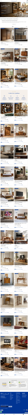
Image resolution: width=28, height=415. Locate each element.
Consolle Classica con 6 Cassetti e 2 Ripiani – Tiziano (21, 329)
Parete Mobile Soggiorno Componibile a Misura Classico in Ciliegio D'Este (6, 117)
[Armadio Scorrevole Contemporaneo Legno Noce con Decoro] (7, 34)
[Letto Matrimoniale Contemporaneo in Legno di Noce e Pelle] (7, 152)
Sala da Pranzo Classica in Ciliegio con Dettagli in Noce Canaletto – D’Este (20, 62)
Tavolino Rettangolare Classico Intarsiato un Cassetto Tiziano (21, 350)
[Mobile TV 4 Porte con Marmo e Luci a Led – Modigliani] (21, 152)
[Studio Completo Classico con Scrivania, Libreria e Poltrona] (7, 75)
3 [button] (14, 16)
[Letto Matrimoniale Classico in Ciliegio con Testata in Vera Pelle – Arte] (7, 173)
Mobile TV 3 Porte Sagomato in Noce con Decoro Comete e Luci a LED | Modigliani (20, 202)
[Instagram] (2, 410)
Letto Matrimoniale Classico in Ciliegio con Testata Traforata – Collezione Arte (20, 223)
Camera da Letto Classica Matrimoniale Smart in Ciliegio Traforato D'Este (20, 83)
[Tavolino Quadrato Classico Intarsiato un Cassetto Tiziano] (7, 364)
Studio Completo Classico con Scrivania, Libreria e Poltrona (6, 83)
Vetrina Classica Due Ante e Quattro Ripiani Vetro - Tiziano (20, 308)
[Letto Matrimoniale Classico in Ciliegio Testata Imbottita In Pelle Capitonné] (7, 194)
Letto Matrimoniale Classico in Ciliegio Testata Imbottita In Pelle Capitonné (6, 202)
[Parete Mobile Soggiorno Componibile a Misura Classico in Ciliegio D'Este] (7, 109)
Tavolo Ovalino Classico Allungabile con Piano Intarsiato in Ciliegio (6, 245)
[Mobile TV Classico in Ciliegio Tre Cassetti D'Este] (21, 258)
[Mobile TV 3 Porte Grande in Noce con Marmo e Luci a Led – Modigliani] (7, 215)
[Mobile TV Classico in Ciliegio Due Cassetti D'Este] (7, 322)
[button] (12, 26)
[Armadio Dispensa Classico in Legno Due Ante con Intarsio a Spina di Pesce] (7, 130)
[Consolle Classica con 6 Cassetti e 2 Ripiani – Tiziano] (21, 322)
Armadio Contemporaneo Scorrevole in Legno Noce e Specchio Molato (21, 42)
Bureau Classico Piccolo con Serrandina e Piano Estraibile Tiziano (6, 308)
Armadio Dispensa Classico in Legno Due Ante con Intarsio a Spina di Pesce (6, 138)
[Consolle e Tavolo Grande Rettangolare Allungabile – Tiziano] (7, 258)
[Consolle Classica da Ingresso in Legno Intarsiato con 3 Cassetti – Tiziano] (21, 279)
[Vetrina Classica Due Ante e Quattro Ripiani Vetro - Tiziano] (21, 301)
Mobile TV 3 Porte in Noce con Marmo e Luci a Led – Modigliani (21, 245)
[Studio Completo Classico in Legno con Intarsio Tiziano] (21, 109)
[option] (14, 9)
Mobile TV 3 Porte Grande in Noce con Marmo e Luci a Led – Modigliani (7, 223)
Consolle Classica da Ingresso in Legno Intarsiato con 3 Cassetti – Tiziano (20, 287)
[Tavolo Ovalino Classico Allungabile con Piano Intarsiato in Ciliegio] (7, 237)
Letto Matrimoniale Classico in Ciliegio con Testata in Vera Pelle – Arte (7, 181)
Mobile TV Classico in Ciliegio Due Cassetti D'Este (6, 329)
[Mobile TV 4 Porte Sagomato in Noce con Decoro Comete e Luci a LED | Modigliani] (21, 173)
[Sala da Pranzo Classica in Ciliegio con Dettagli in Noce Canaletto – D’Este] (21, 55)
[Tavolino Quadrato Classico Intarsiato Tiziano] (21, 364)
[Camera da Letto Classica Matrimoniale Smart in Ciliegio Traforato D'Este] (21, 75)
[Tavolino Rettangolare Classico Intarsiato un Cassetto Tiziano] (21, 342)
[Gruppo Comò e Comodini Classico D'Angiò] (21, 130)
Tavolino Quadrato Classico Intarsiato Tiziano (20, 371)
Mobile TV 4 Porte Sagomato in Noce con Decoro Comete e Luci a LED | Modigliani (20, 181)
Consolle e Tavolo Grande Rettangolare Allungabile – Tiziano (7, 266)
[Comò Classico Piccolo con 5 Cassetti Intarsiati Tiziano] (7, 279)
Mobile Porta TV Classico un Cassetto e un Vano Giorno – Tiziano (6, 350)
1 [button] (13, 16)
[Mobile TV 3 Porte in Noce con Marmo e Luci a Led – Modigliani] (21, 237)
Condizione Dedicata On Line (11, 46)
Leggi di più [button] (14, 387)
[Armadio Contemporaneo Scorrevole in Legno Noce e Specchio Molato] (21, 34)
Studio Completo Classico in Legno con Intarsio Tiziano (20, 117)
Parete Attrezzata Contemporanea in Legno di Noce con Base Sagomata (7, 62)
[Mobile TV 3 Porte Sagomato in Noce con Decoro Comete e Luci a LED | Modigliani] (21, 194)
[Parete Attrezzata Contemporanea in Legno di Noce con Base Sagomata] (7, 55)
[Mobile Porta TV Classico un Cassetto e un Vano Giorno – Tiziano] (7, 342)
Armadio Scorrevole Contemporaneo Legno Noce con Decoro (7, 42)
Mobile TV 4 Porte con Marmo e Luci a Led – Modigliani (20, 159)
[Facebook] (1, 410)
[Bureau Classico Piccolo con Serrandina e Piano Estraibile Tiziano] (7, 301)
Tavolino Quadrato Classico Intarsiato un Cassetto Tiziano (6, 371)
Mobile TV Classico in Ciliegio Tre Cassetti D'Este (20, 265)
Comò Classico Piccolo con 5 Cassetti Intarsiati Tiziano (6, 287)
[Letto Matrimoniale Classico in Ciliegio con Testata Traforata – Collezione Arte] (21, 215)
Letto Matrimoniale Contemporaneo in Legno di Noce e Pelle (7, 159)
